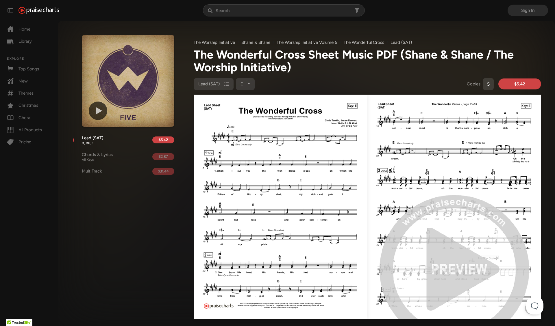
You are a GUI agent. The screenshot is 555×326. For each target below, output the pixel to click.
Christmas (28, 105)
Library (25, 41)
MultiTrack (92, 171)
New (23, 81)
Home (24, 29)
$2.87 (163, 156)
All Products (30, 129)
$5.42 (163, 140)
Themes (26, 93)
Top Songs (28, 69)
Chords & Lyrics (97, 157)
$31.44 (163, 171)
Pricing (25, 142)
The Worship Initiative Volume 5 (307, 42)
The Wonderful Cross (364, 42)
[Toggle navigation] (10, 10)
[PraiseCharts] (38, 10)
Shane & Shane (255, 42)
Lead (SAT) (92, 140)
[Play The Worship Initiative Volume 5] (98, 111)
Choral (24, 117)
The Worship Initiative (214, 42)
